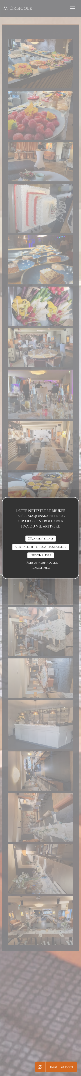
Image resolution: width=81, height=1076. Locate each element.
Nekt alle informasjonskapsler (40, 547)
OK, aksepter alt (40, 538)
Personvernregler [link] (42, 563)
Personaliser (40, 555)
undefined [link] (41, 568)
